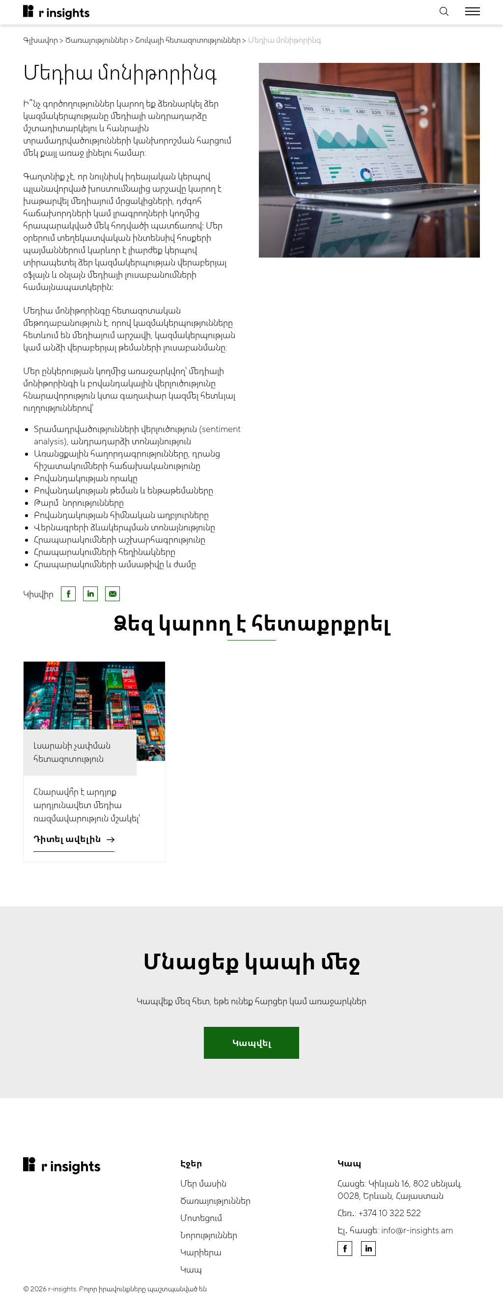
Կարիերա (201, 1252)
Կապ (191, 1270)
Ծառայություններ (215, 1201)
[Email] (112, 593)
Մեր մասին (203, 1184)
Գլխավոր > (43, 40)
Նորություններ (208, 1235)
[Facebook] (68, 593)
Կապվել (251, 1043)
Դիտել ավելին (67, 839)
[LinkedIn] (90, 593)
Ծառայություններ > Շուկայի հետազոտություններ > (155, 40)
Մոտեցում (201, 1218)
